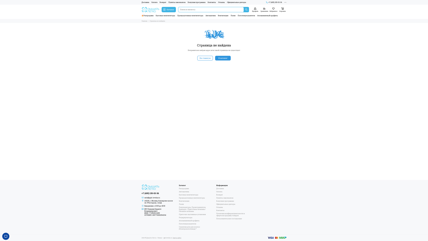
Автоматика (211, 16)
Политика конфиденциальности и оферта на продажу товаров (230, 215)
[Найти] (246, 9)
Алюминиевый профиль (267, 16)
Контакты (212, 2)
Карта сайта (177, 238)
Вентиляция (223, 16)
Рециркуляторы (185, 218)
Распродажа (184, 189)
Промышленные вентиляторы (190, 16)
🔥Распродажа (147, 16)
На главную (205, 58)
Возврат (163, 2)
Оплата (154, 2)
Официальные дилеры (236, 2)
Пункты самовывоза (176, 2)
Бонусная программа (196, 2)
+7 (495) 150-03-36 (275, 2)
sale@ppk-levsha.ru (152, 198)
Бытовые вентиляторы (165, 16)
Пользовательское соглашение (229, 219)
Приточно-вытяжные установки (192, 214)
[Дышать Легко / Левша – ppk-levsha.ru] (150, 9)
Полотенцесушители (246, 16)
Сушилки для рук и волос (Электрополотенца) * (189, 228)
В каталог (222, 58)
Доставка (145, 2)
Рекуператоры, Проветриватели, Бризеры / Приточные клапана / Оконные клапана (192, 209)
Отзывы (221, 2)
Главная (144, 21)
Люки (233, 16)
